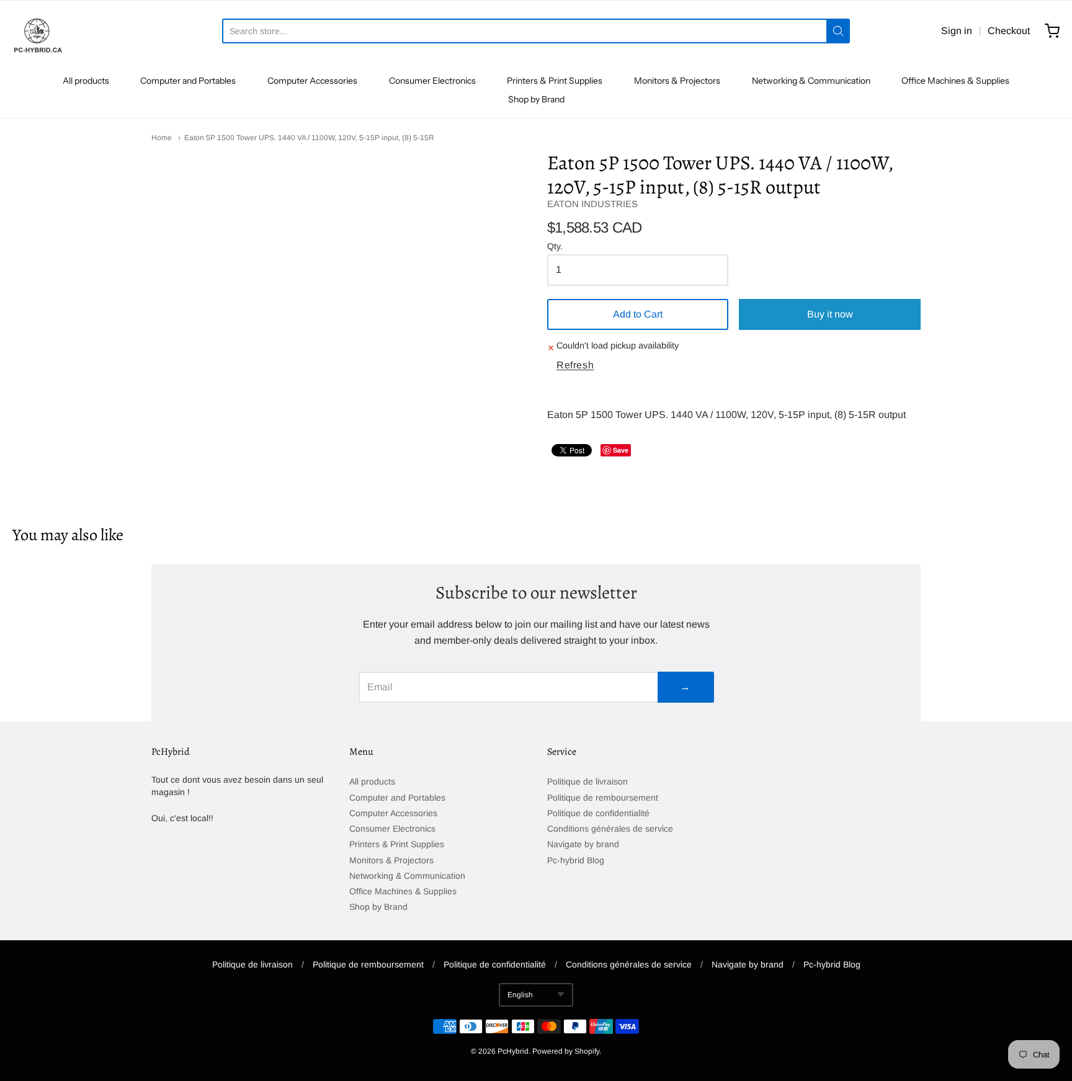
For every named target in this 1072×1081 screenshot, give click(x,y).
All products (86, 80)
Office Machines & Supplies (955, 80)
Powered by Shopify (565, 1051)
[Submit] (838, 31)
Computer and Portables (188, 80)
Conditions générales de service (610, 829)
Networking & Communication (811, 80)
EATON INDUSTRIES (592, 203)
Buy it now (830, 314)
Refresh (575, 365)
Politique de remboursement (602, 798)
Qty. (555, 246)
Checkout (1009, 30)
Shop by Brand (536, 99)
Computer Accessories (312, 80)
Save (620, 450)
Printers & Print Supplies (554, 80)
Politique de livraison (587, 781)
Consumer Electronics (432, 80)
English (520, 994)
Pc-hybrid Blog (575, 860)
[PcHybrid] (37, 31)
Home (161, 137)
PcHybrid (513, 1051)
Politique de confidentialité (598, 813)
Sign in (956, 30)
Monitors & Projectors (677, 80)
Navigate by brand (583, 844)
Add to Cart (638, 314)
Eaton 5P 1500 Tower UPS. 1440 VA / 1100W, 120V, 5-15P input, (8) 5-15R (309, 137)
